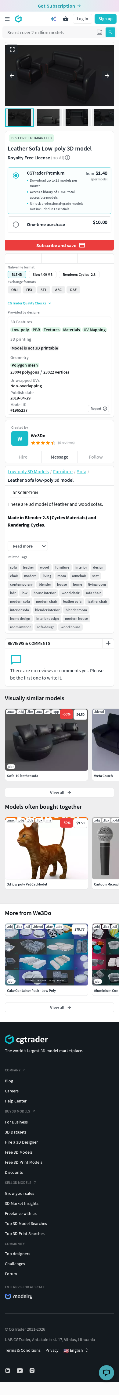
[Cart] (65, 19)
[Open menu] (7, 19)
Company (12, 1070)
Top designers (17, 1253)
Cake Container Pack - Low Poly (31, 990)
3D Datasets (16, 1132)
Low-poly (20, 330)
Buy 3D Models (17, 1111)
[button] (99, 32)
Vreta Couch (103, 775)
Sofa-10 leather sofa (22, 775)
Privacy (52, 1350)
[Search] (110, 32)
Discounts (14, 1172)
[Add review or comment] (108, 643)
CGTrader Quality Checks (27, 303)
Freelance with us (21, 1213)
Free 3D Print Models (23, 1162)
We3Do (38, 435)
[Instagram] (32, 1370)
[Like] (23, 258)
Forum (11, 1273)
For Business (16, 1122)
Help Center (16, 1101)
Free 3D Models (19, 1152)
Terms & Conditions (23, 1350)
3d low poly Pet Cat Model (27, 884)
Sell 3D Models (18, 1182)
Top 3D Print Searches (25, 1233)
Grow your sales (19, 1193)
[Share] (96, 258)
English (73, 1350)
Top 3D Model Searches (26, 1223)
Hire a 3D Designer (21, 1142)
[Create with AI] (53, 19)
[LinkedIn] (8, 1371)
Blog (9, 1081)
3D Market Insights (21, 1203)
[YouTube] (20, 1371)
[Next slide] (107, 75)
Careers (12, 1091)
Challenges (15, 1263)
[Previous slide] (11, 75)
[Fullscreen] (12, 49)
